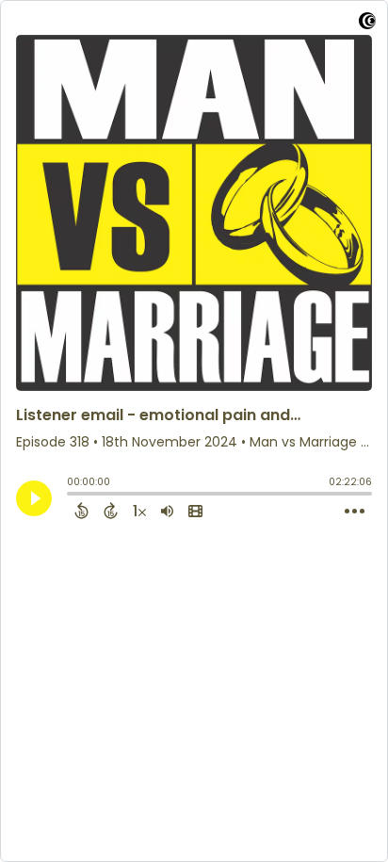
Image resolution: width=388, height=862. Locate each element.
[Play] (34, 498)
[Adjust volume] (167, 510)
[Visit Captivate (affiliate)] (367, 24)
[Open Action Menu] (354, 511)
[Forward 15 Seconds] (110, 510)
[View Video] (195, 510)
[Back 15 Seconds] (81, 510)
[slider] (71, 495)
